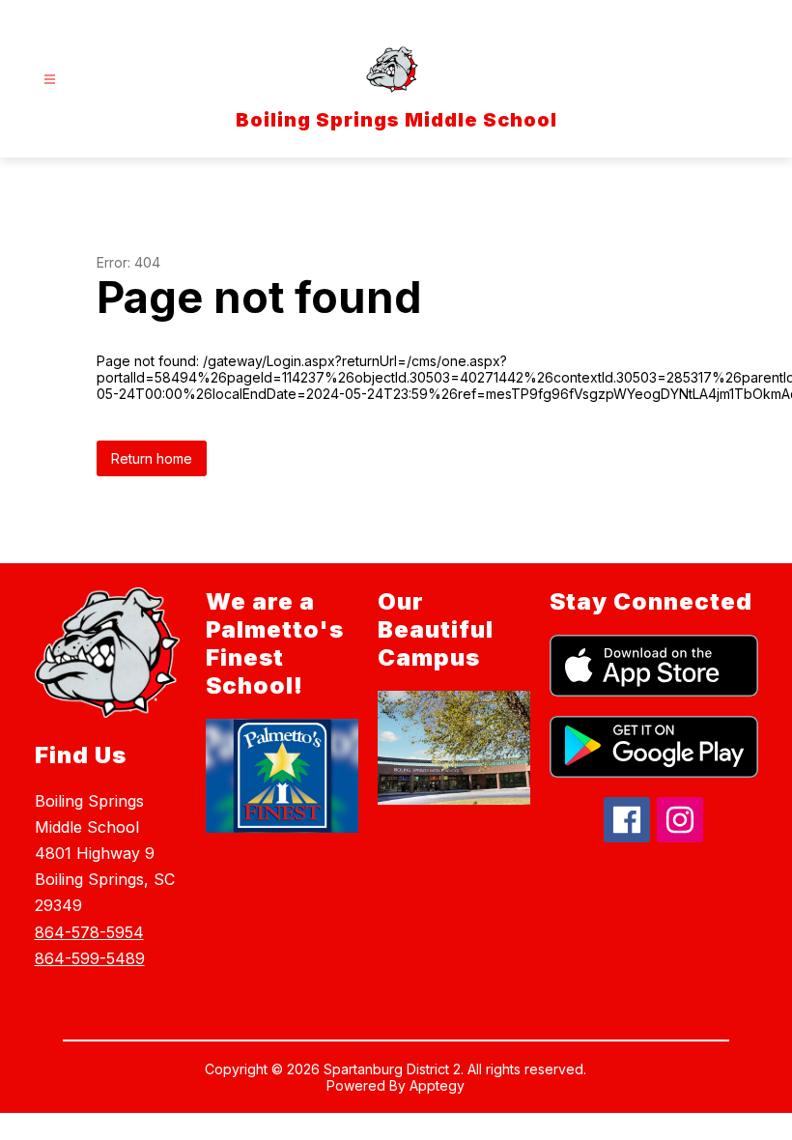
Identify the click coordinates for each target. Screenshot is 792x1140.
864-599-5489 (90, 958)
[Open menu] (50, 80)
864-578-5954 (89, 932)
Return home (151, 458)
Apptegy (437, 1085)
